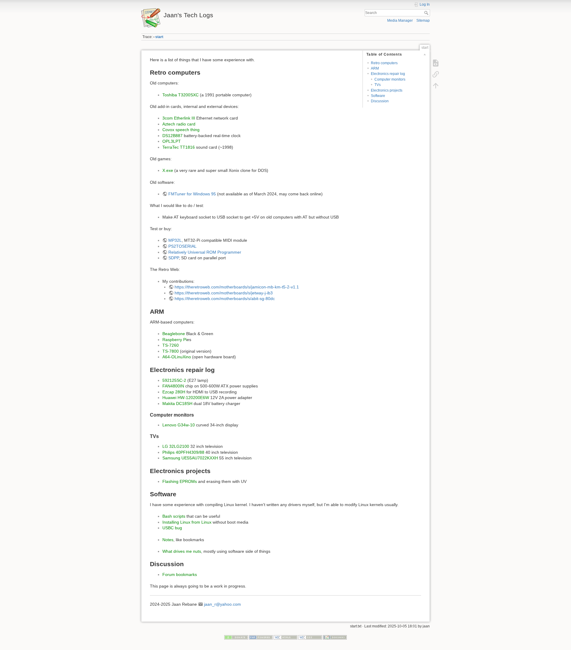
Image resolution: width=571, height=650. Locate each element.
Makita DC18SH (177, 403)
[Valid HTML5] (285, 637)
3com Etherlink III (178, 118)
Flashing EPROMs (179, 481)
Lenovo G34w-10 (178, 425)
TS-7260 (170, 345)
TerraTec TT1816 (178, 147)
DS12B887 (172, 135)
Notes (167, 539)
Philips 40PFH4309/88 (183, 452)
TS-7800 (170, 351)
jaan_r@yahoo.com (222, 604)
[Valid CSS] (310, 637)
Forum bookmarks (179, 574)
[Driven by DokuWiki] (335, 637)
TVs (377, 85)
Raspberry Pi (174, 339)
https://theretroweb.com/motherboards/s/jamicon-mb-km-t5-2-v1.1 (237, 287)
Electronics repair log (388, 74)
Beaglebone (173, 333)
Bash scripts (173, 516)
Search (427, 13)
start (159, 37)
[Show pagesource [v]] (436, 63)
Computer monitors (389, 79)
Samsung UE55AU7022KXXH (190, 458)
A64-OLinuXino (176, 356)
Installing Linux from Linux (186, 522)
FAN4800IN (173, 386)
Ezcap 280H (173, 392)
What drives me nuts (181, 551)
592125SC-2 (174, 380)
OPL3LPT (171, 141)
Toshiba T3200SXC (180, 94)
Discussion (380, 101)
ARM (375, 68)
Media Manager (400, 20)
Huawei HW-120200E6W (185, 397)
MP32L (175, 240)
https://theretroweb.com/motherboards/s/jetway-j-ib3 (224, 293)
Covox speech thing (181, 129)
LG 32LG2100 (175, 446)
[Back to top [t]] (436, 85)
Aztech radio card (178, 124)
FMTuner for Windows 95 (192, 193)
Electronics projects (386, 90)
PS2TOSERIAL (182, 246)
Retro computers (384, 63)
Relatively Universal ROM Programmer (204, 252)
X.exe (167, 170)
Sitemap (423, 20)
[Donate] (236, 637)
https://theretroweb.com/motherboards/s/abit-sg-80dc (225, 298)
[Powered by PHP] (261, 637)
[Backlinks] (436, 74)
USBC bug (172, 527)
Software (378, 96)
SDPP (173, 257)
